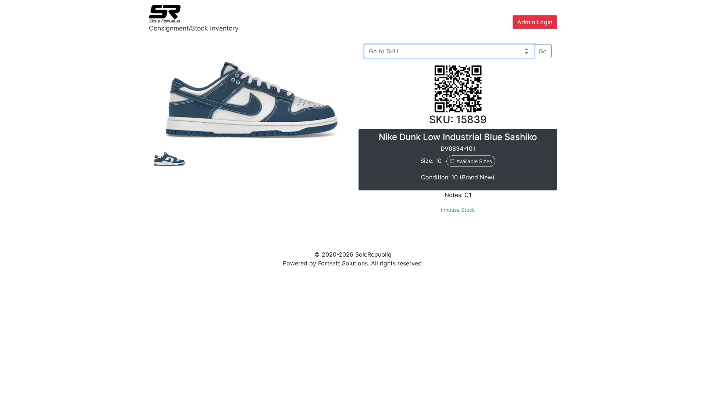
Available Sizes (473, 161)
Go (543, 51)
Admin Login (534, 22)
